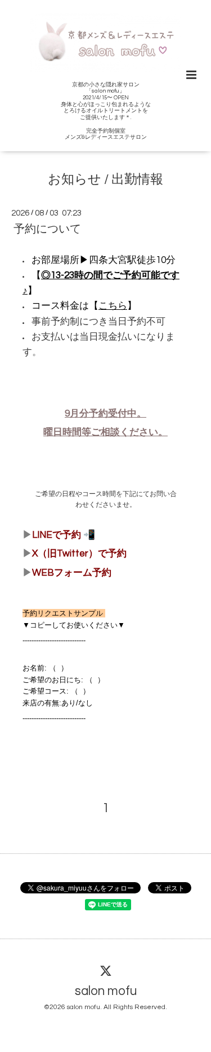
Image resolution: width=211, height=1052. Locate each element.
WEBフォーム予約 (71, 573)
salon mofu (106, 991)
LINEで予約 (56, 535)
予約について (47, 229)
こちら (112, 306)
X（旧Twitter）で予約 (79, 554)
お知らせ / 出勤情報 (105, 179)
